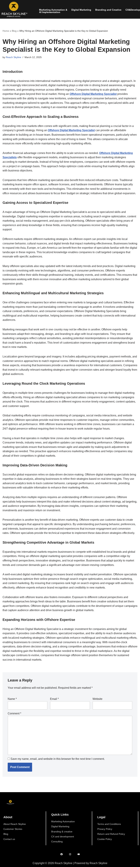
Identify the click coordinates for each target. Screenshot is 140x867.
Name (12, 698)
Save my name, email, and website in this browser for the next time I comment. (58, 758)
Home (6, 30)
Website (97, 698)
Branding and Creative (108, 9)
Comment (14, 713)
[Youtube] (78, 854)
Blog (14, 30)
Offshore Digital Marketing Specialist (93, 93)
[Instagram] (70, 854)
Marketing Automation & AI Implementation (53, 11)
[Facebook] (61, 854)
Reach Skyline (13, 57)
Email (54, 698)
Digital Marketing (81, 9)
